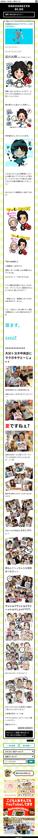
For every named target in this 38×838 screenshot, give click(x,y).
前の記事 (26, 745)
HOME (4, 1)
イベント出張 (28, 728)
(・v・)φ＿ (21, 728)
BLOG (9, 1)
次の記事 (11, 745)
